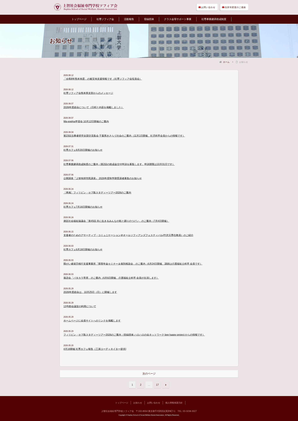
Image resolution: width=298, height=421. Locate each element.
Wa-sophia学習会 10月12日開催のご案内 (86, 121)
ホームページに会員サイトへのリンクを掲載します (92, 320)
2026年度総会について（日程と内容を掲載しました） (93, 107)
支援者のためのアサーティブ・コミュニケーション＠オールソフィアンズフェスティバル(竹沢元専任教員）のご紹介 (128, 235)
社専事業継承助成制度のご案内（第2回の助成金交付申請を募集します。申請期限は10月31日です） (119, 164)
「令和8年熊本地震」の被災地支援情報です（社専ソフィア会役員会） (102, 79)
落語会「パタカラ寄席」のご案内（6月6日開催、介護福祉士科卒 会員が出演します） (111, 278)
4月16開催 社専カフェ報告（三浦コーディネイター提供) (94, 349)
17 (157, 384)
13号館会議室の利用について (79, 306)
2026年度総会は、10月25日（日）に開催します (90, 292)
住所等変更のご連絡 (235, 7)
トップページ (121, 402)
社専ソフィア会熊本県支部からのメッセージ (88, 93)
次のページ (149, 373)
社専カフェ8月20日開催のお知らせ (82, 150)
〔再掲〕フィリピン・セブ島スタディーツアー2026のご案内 (97, 192)
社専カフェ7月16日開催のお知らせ (82, 207)
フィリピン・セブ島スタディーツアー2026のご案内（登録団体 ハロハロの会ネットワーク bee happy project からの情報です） (134, 334)
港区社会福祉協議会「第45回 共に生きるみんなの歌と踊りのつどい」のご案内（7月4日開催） (116, 221)
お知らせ (137, 402)
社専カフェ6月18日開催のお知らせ (82, 249)
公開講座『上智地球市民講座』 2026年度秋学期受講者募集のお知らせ (102, 178)
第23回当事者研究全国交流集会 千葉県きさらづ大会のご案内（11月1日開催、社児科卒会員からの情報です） (124, 135)
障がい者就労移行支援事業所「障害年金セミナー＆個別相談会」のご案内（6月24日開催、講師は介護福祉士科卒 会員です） (132, 263)
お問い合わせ (208, 7)
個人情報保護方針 (174, 402)
